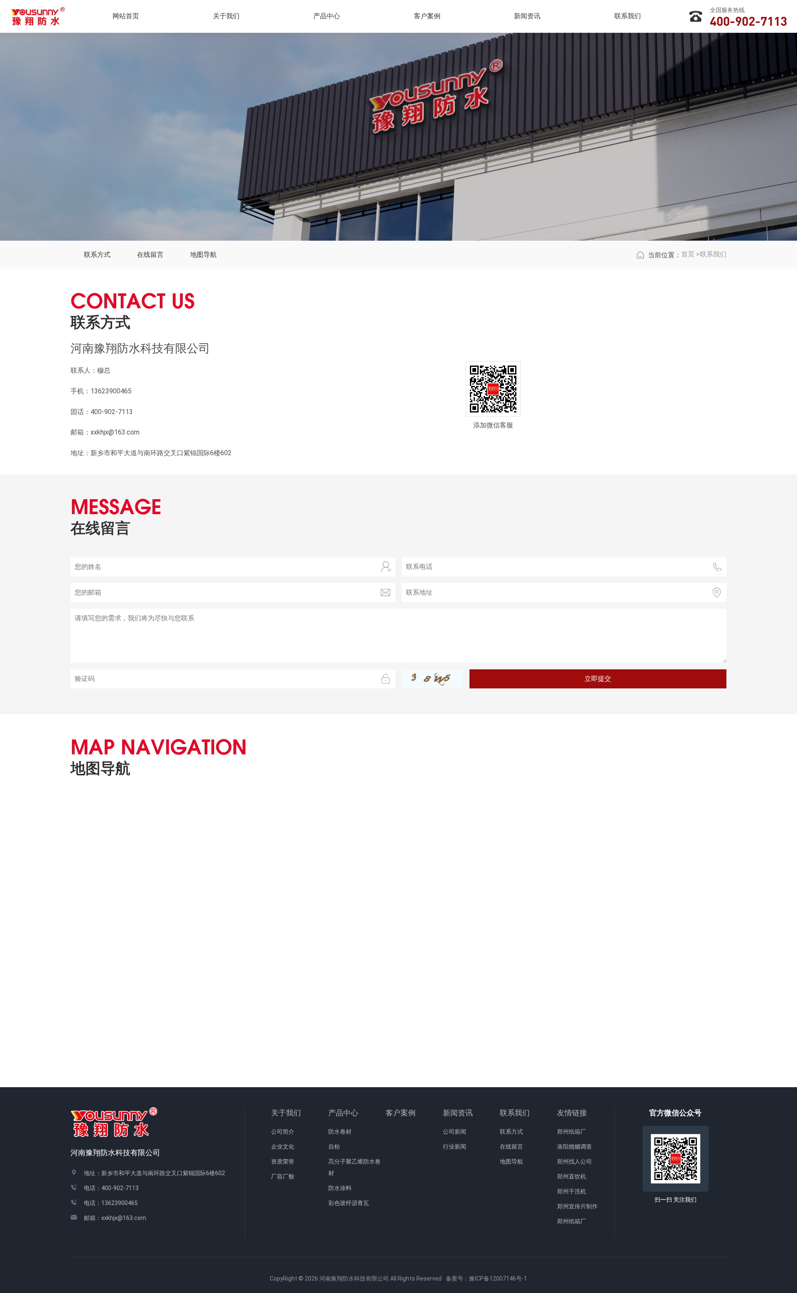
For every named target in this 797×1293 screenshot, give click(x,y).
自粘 (334, 1146)
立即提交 (597, 679)
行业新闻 (454, 1146)
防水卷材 (340, 1131)
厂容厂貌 (282, 1176)
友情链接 (572, 1112)
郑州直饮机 (571, 1176)
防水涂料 (340, 1188)
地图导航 (203, 255)
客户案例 (401, 1112)
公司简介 (282, 1131)
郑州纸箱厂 (571, 1131)
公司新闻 (454, 1131)
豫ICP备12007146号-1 (498, 1278)
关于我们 (286, 1112)
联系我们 (713, 254)
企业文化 (282, 1146)
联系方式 (97, 255)
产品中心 (343, 1112)
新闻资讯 (458, 1112)
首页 (687, 254)
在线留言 (150, 255)
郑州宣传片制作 (577, 1206)
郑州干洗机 (571, 1191)
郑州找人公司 (574, 1161)
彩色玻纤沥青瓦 (348, 1203)
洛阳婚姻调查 (574, 1146)
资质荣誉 (282, 1161)
